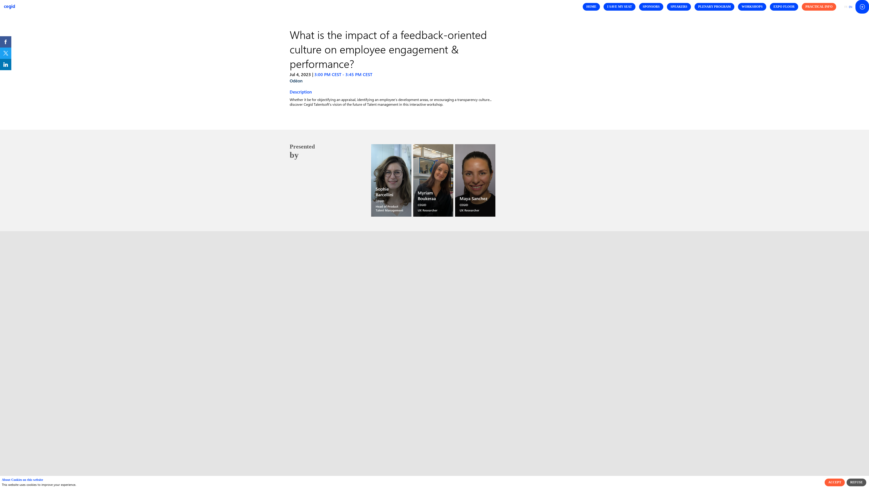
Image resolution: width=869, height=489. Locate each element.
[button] (591, 7)
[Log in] (862, 7)
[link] (5, 42)
